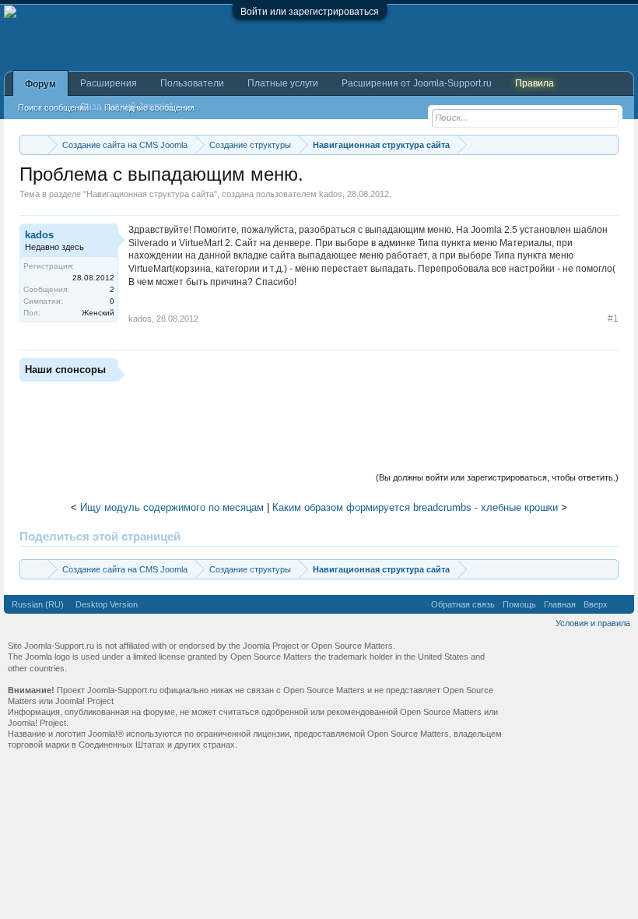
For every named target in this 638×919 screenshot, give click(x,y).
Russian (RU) (38, 604)
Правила (534, 83)
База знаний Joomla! (126, 106)
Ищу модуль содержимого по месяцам (172, 507)
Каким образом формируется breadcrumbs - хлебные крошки (415, 507)
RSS (620, 604)
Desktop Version (106, 604)
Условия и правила (593, 623)
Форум (40, 84)
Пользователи (192, 83)
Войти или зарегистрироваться (309, 11)
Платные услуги (282, 83)
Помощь (519, 604)
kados (330, 194)
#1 (613, 318)
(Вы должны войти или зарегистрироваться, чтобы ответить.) (497, 477)
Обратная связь (463, 604)
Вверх (596, 604)
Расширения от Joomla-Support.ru (417, 83)
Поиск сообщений (53, 107)
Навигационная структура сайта (150, 194)
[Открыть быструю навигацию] (609, 144)
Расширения (108, 83)
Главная (560, 604)
